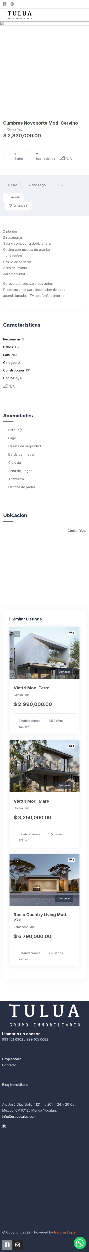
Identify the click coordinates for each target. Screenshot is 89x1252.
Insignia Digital (65, 1232)
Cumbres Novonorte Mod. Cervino (40, 123)
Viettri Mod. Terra (31, 687)
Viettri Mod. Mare (31, 801)
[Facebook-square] (7, 1245)
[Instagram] (17, 1245)
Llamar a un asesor (21, 1033)
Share (15, 197)
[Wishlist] (17, 634)
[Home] (44, 1015)
